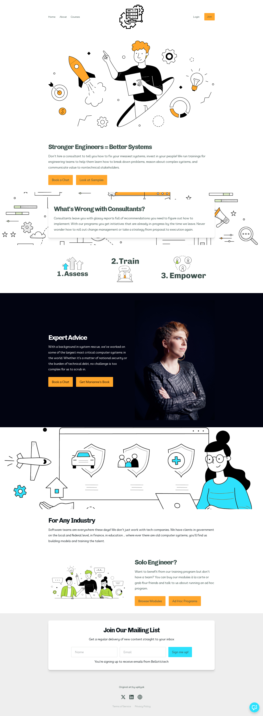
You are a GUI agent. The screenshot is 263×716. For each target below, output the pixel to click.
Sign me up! (180, 652)
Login (196, 16)
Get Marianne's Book (94, 382)
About (63, 16)
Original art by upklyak (131, 687)
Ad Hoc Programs (184, 601)
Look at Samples (92, 180)
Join (209, 16)
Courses (75, 16)
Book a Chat (60, 180)
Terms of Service (121, 706)
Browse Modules (150, 601)
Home (51, 16)
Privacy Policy (143, 706)
